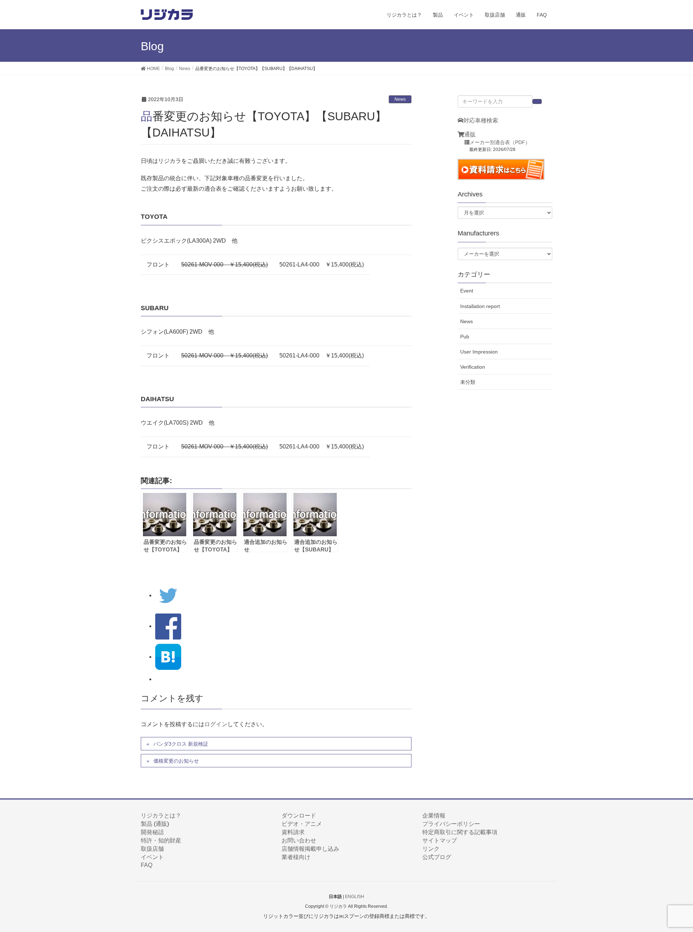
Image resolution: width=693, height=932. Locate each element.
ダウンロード (299, 815)
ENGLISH (354, 896)
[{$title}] (168, 657)
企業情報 (433, 815)
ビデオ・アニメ (302, 824)
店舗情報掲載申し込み (310, 849)
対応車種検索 (480, 120)
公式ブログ (436, 857)
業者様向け (296, 857)
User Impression (479, 352)
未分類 (467, 382)
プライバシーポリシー (451, 824)
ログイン (215, 724)
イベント (152, 857)
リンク (431, 849)
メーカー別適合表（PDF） (500, 142)
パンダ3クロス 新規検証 (180, 744)
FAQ (146, 865)
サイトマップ (439, 840)
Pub (464, 336)
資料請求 (293, 832)
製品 (146, 824)
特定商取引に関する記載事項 (459, 832)
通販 (470, 134)
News (400, 99)
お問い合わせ (299, 840)
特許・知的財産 (161, 840)
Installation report (480, 306)
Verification (472, 367)
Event (466, 291)
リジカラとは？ (161, 815)
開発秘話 (152, 832)
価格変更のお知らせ (176, 761)
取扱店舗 (152, 849)
